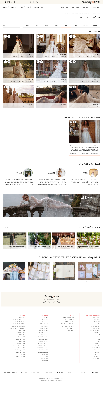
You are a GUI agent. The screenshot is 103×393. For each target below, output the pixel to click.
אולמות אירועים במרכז (43, 336)
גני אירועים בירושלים (43, 328)
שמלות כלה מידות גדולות (19, 345)
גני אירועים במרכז (44, 319)
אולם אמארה (97, 321)
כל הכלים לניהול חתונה (68, 317)
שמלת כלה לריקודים (20, 343)
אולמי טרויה (97, 325)
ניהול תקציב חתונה (69, 321)
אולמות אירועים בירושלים (42, 345)
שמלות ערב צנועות (20, 356)
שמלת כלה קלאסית (20, 330)
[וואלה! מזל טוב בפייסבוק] (44, 302)
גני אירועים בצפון (44, 327)
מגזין (28, 7)
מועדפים (21, 7)
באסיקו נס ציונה (96, 358)
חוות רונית (97, 345)
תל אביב (27, 26)
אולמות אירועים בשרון (43, 340)
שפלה (56, 26)
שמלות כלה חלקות (20, 340)
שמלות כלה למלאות (20, 336)
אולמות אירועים (44, 334)
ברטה (98, 341)
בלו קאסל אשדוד (96, 328)
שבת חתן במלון (45, 360)
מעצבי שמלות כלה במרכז (19, 319)
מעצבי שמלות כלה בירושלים (18, 327)
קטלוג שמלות (71, 372)
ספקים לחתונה (94, 372)
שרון (76, 26)
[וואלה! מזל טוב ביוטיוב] (58, 302)
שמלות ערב (22, 354)
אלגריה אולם (97, 349)
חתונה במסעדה (44, 358)
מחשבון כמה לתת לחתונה (68, 327)
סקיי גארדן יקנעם (96, 347)
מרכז (66, 26)
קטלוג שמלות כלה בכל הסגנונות (17, 328)
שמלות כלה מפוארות (20, 349)
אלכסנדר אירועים (96, 351)
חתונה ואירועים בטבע (43, 349)
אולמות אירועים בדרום (43, 343)
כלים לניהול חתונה (37, 7)
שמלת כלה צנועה (21, 334)
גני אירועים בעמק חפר (43, 332)
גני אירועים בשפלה (44, 323)
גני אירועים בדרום (44, 325)
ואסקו (98, 323)
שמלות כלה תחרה (21, 347)
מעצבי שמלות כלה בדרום (19, 323)
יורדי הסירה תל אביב (95, 327)
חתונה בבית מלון (44, 354)
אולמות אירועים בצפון (43, 338)
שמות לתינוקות (48, 372)
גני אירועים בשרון (44, 321)
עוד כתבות (5, 227)
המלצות (13, 7)
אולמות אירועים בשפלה (43, 341)
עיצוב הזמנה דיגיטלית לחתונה (67, 323)
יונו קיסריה (97, 352)
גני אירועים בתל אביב (43, 330)
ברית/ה (67, 2)
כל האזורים (94, 26)
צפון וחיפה (85, 26)
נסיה (99, 340)
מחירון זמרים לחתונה (69, 328)
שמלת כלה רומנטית (20, 338)
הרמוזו (98, 336)
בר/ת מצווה (73, 2)
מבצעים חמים (71, 330)
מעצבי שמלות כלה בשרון (19, 321)
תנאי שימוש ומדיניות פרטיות (10, 372)
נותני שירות (82, 372)
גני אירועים (46, 317)
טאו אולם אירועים (96, 317)
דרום (37, 26)
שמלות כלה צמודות (20, 352)
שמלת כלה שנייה (21, 341)
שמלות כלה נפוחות (20, 351)
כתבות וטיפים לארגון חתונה (68, 325)
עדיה (99, 334)
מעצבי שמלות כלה (20, 317)
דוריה (98, 338)
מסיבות (62, 2)
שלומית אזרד (97, 332)
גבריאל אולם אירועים (95, 330)
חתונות (79, 2)
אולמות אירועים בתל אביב (42, 347)
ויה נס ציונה (97, 356)
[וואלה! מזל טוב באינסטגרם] (54, 302)
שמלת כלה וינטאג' (20, 332)
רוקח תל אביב (97, 354)
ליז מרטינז (97, 343)
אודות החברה (24, 372)
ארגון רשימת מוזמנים (69, 319)
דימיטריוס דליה (96, 319)
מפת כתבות (60, 372)
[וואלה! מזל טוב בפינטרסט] (49, 302)
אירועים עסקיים (55, 2)
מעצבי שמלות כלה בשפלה (19, 325)
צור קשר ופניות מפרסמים (36, 372)
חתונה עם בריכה (44, 356)
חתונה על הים (45, 351)
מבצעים (5, 7)
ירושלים (46, 26)
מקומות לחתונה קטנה (43, 352)
